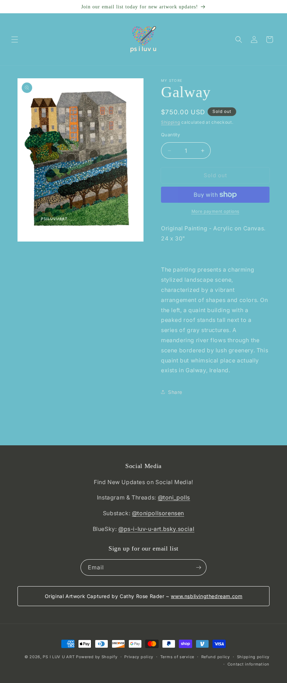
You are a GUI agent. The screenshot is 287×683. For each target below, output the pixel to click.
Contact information (248, 664)
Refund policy (215, 656)
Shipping (170, 122)
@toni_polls (174, 497)
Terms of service (177, 656)
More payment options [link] (215, 211)
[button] (14, 39)
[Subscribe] (198, 567)
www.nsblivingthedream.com (206, 596)
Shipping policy (253, 656)
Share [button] (175, 392)
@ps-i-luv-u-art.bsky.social (156, 528)
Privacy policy (138, 656)
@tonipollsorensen (158, 513)
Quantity (170, 134)
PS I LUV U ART (59, 656)
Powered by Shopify (97, 656)
